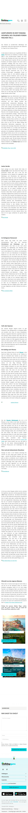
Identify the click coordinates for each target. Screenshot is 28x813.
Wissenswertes (5, 776)
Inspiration (4, 780)
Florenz (21, 352)
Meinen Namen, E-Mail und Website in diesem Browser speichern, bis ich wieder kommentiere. (14, 745)
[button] (14, 787)
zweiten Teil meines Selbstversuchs (13, 602)
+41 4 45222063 (14, 801)
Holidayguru (5, 773)
